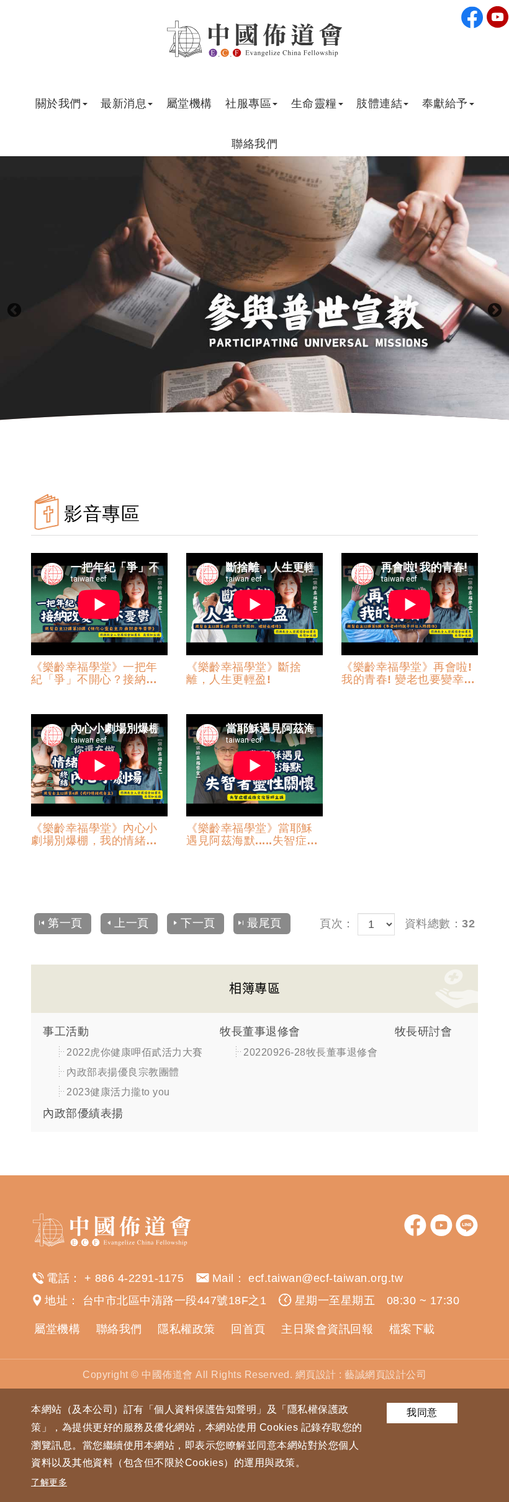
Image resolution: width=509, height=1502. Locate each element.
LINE (467, 1225)
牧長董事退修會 (260, 1031)
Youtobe (498, 17)
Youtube (441, 1225)
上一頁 (131, 923)
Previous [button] (14, 311)
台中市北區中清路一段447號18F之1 (175, 1300)
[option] (254, 311)
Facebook (472, 17)
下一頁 (198, 923)
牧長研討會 (424, 1031)
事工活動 (66, 1031)
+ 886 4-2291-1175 (134, 1278)
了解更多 (49, 1482)
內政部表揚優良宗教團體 (122, 1072)
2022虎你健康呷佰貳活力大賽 (134, 1052)
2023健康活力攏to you (118, 1092)
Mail (223, 1278)
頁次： (337, 923)
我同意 (422, 1412)
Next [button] (495, 311)
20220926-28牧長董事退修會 (310, 1052)
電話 (58, 1278)
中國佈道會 (254, 39)
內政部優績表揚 (83, 1113)
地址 (56, 1300)
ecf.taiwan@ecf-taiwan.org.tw (325, 1278)
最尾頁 (264, 923)
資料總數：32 (440, 923)
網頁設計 (315, 1374)
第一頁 (65, 923)
